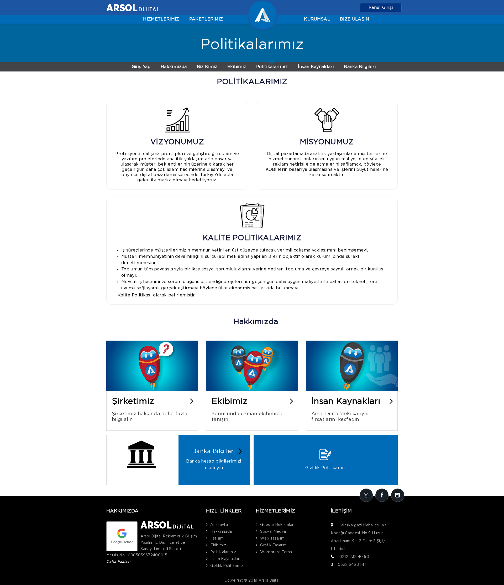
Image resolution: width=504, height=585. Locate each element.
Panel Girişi (381, 8)
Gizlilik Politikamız (226, 566)
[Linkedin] (397, 495)
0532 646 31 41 (352, 565)
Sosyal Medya (273, 531)
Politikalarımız (272, 67)
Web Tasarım (272, 538)
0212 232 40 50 (354, 557)
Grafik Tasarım (273, 545)
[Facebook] (381, 495)
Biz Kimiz (207, 67)
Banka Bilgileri (360, 67)
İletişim (217, 538)
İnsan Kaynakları (316, 67)
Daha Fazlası (118, 561)
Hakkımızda (174, 67)
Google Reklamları (277, 525)
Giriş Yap (141, 67)
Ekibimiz (236, 67)
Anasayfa (219, 525)
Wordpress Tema (276, 552)
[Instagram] (366, 495)
